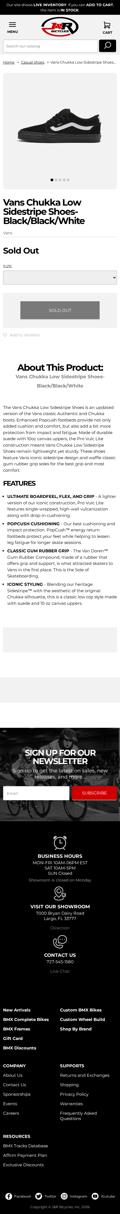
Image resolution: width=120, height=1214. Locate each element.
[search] (107, 46)
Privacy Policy (74, 1094)
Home (9, 62)
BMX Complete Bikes (26, 1019)
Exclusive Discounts (23, 1164)
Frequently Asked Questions (78, 1116)
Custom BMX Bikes (81, 1010)
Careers (11, 1113)
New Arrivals (16, 1010)
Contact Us (14, 1084)
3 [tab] (60, 180)
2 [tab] (56, 180)
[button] (12, 27)
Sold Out (60, 310)
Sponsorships (16, 1094)
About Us (12, 1075)
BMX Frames (16, 1029)
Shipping (69, 1084)
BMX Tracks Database (25, 1145)
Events (10, 1103)
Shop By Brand (76, 1029)
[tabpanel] (60, 126)
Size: (8, 266)
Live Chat (60, 971)
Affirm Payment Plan (25, 1155)
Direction (60, 928)
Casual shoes (32, 62)
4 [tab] (64, 180)
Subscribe (94, 793)
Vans (7, 233)
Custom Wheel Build (82, 1019)
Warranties (71, 1103)
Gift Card (13, 1038)
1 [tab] (52, 180)
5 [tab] (68, 180)
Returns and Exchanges (84, 1075)
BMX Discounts (19, 1048)
